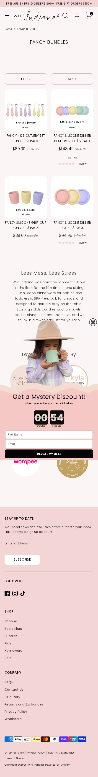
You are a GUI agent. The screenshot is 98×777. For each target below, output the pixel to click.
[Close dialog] (93, 322)
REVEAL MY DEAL (49, 454)
